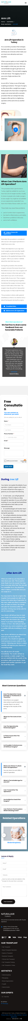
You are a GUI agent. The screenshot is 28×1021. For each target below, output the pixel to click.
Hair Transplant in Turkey (8, 965)
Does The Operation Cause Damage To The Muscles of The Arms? (12, 695)
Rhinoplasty (5, 978)
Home (3, 22)
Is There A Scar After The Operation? (12, 736)
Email (6, 440)
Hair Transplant (6, 947)
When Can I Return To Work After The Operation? (12, 766)
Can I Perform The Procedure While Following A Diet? (13, 809)
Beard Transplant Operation (9, 950)
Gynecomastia (6, 987)
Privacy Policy (5, 1015)
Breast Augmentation (7, 981)
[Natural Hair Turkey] (6, 2)
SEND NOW (8, 466)
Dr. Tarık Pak (5, 996)
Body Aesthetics (6, 24)
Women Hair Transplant (8, 959)
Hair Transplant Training (8, 962)
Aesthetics (10, 22)
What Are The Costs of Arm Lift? (12, 717)
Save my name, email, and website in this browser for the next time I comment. (13, 880)
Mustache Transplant (7, 956)
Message (7, 448)
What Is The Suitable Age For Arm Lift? (13, 781)
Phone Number (9, 433)
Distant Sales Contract (15, 1015)
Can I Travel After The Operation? (11, 790)
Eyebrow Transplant (7, 953)
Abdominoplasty (6, 975)
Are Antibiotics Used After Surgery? (12, 800)
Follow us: (9, 1019)
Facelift (4, 984)
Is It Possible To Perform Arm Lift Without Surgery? (13, 746)
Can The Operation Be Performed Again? (11, 727)
